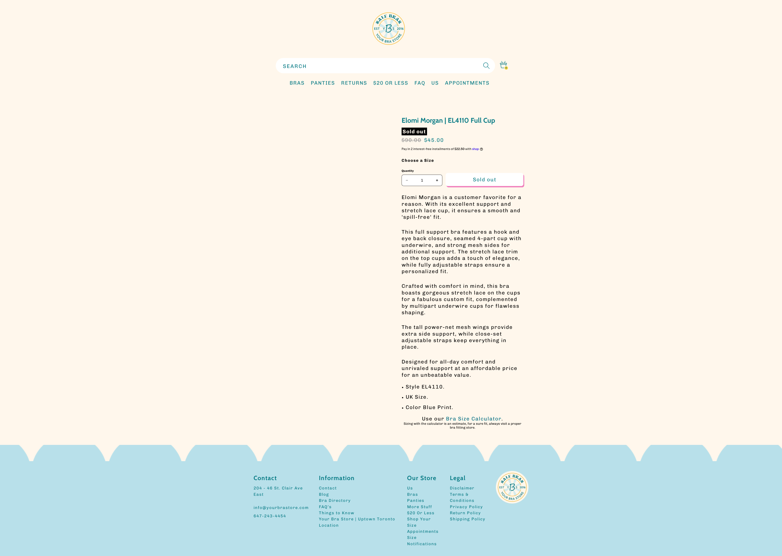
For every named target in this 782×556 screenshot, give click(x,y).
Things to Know (337, 512)
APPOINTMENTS (467, 83)
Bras (297, 83)
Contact (328, 488)
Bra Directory (335, 500)
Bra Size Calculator (473, 419)
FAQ (419, 83)
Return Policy (465, 512)
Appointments (423, 531)
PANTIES (323, 83)
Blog (324, 494)
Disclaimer (462, 488)
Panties (415, 500)
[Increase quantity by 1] (437, 180)
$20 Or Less (421, 512)
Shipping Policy (467, 519)
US (435, 83)
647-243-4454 (270, 515)
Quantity (408, 171)
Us (410, 488)
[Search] (486, 65)
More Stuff (419, 506)
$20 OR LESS (390, 83)
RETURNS (354, 83)
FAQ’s (325, 506)
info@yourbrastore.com (281, 507)
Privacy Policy (466, 506)
